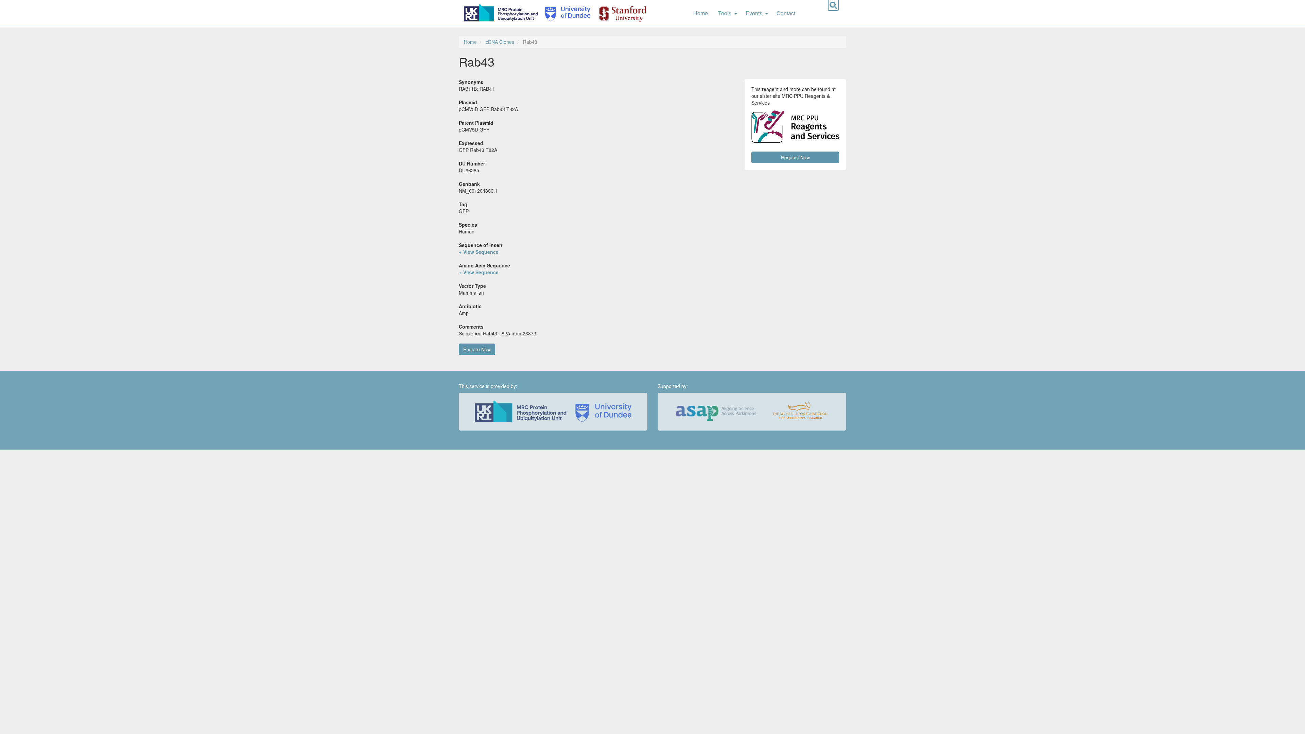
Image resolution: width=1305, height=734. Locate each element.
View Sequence (481, 251)
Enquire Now (477, 349)
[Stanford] (618, 13)
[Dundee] (565, 13)
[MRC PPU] (502, 13)
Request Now (795, 157)
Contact (786, 13)
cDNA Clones (500, 41)
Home (700, 13)
